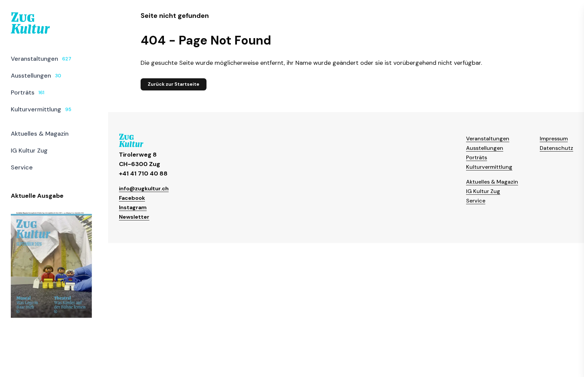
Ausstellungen (484, 148)
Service (475, 200)
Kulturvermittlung (489, 166)
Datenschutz (556, 148)
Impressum (554, 138)
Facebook (132, 197)
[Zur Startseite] (30, 23)
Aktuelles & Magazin (492, 181)
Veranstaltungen (487, 138)
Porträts (476, 157)
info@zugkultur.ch (144, 188)
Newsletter (134, 216)
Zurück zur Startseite (173, 84)
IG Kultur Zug (483, 191)
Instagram (133, 207)
